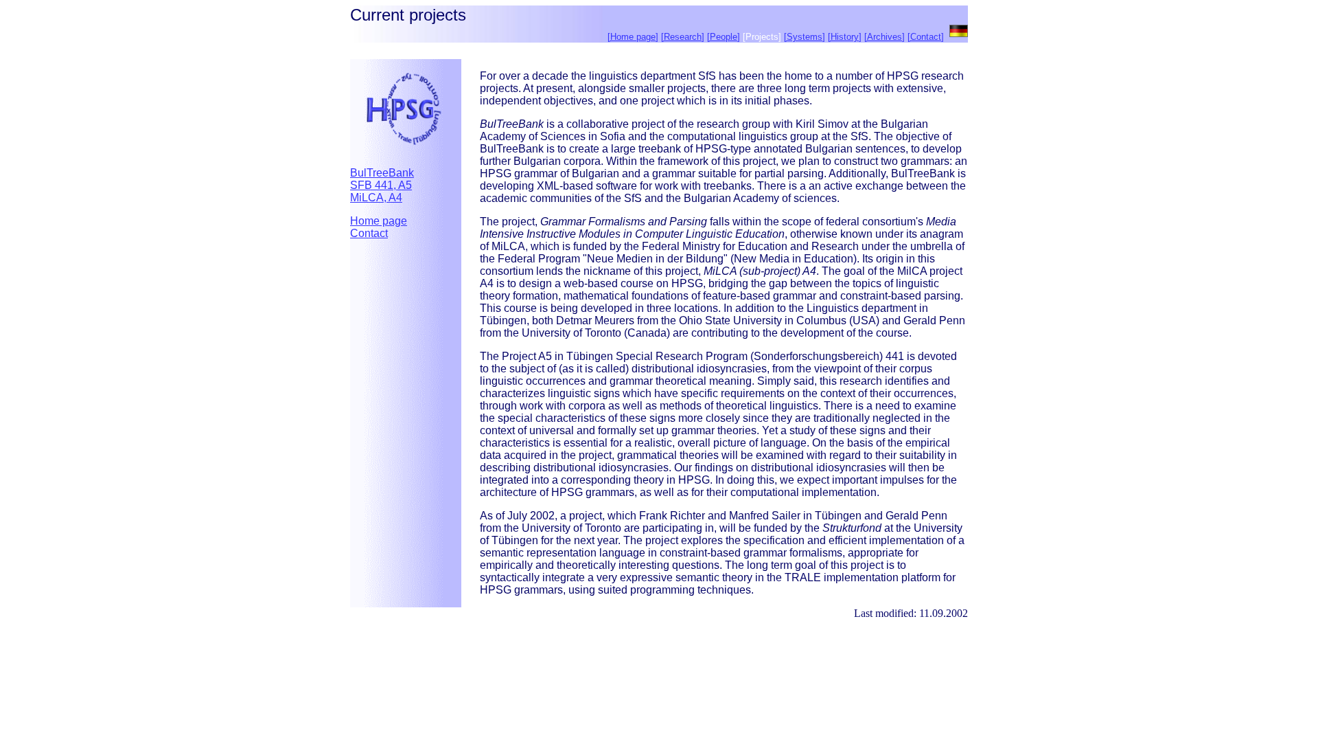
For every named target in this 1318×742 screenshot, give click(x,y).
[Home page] (633, 37)
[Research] (682, 37)
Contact (369, 233)
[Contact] (925, 37)
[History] (845, 37)
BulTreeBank (382, 173)
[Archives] (884, 37)
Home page (378, 221)
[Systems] (804, 37)
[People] (723, 37)
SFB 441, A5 (381, 185)
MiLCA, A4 (376, 197)
